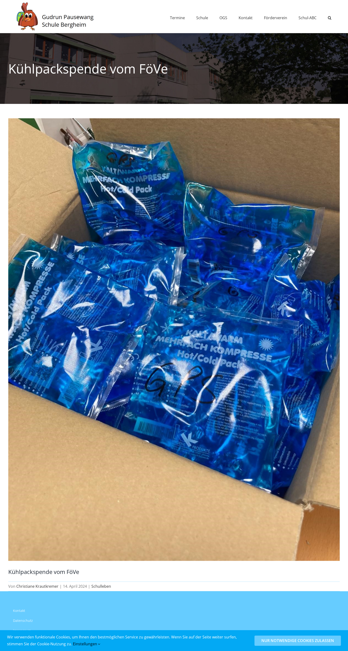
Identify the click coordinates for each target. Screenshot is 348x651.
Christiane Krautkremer (37, 586)
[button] (329, 16)
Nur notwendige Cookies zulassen (297, 640)
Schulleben (101, 586)
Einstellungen (85, 643)
